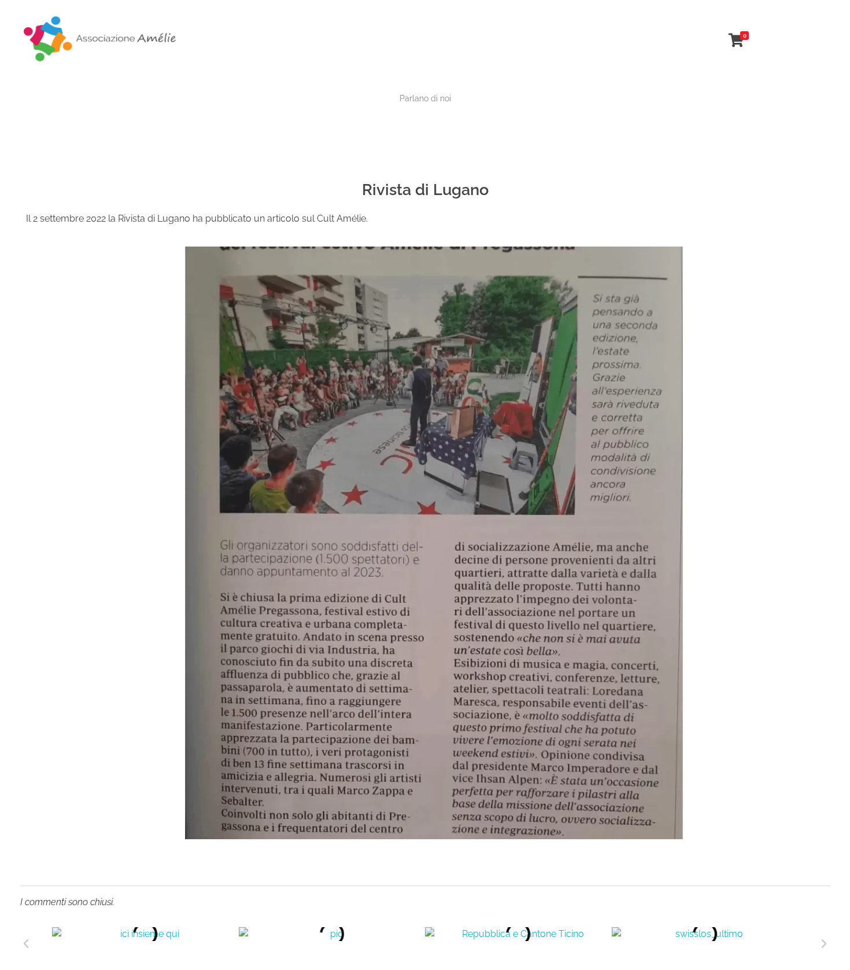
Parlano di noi (425, 98)
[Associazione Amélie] (101, 38)
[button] (26, 944)
